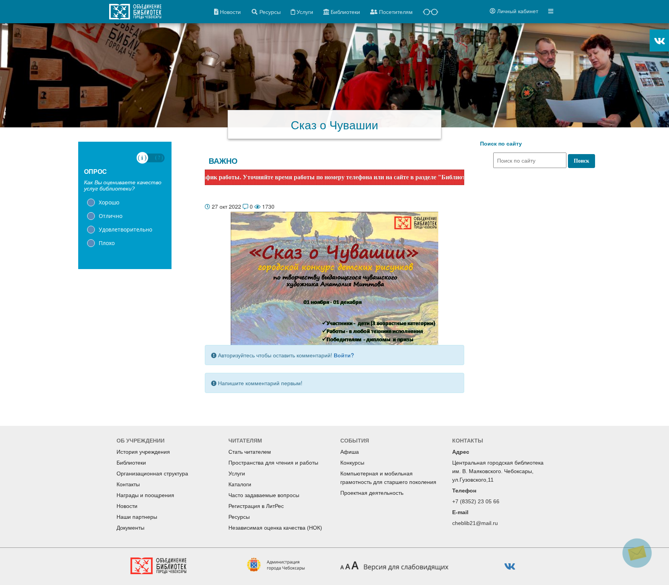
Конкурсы (352, 463)
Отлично (110, 216)
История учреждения (143, 452)
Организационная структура (152, 473)
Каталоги (239, 484)
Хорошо (109, 202)
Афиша (349, 452)
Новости (127, 506)
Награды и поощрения (145, 495)
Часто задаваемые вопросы (263, 495)
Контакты (128, 484)
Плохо (107, 243)
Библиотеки (131, 463)
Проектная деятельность (371, 493)
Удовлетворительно (125, 229)
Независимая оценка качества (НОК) (275, 528)
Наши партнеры (137, 517)
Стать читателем (249, 452)
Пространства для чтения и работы (273, 463)
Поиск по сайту (501, 144)
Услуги (236, 473)
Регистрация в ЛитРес (256, 506)
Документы (130, 528)
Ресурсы (239, 517)
